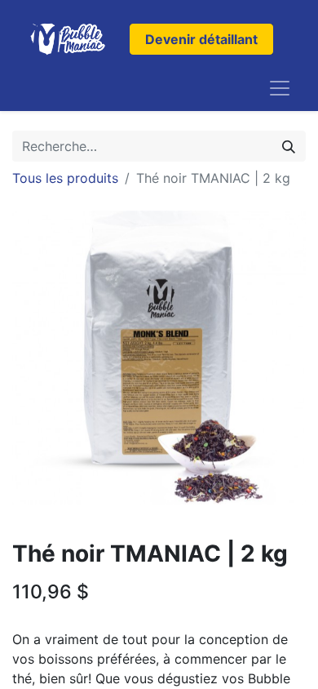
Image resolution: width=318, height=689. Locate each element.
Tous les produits (65, 178)
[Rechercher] (289, 146)
